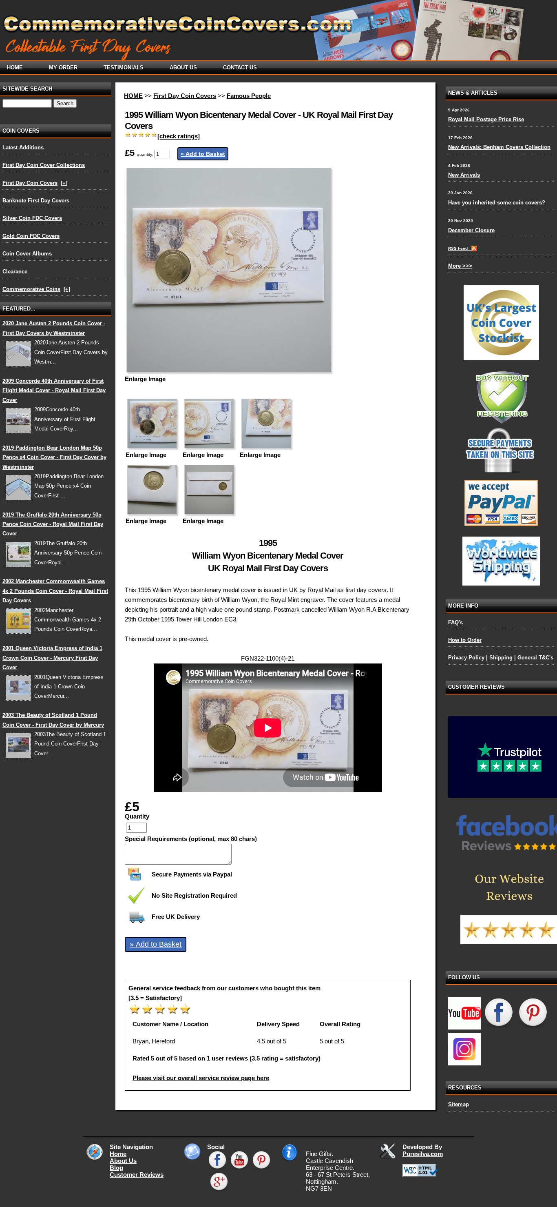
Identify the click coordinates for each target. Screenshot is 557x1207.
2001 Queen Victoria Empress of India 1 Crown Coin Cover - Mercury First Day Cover (52, 657)
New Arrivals (464, 175)
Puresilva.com (422, 1153)
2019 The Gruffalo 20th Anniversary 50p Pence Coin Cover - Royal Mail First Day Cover (52, 524)
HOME (133, 95)
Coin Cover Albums (27, 254)
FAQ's (455, 622)
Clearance (14, 271)
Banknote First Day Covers (35, 200)
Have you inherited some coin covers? (496, 203)
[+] (64, 183)
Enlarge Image (145, 378)
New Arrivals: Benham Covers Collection (499, 147)
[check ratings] (178, 136)
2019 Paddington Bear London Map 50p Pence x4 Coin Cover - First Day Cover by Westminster (54, 457)
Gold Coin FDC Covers (31, 236)
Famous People (249, 95)
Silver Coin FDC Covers (32, 218)
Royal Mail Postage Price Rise (486, 119)
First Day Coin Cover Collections (43, 165)
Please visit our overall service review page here (201, 1077)
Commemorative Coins (31, 289)
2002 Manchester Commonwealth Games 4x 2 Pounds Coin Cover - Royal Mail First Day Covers (55, 591)
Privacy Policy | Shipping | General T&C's (500, 658)
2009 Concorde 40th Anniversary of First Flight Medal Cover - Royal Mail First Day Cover (54, 390)
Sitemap (458, 1104)
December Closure (471, 230)
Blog (116, 1167)
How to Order (465, 640)
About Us (123, 1160)
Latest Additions (23, 147)
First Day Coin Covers (29, 183)
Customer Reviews (137, 1174)
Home (118, 1153)
